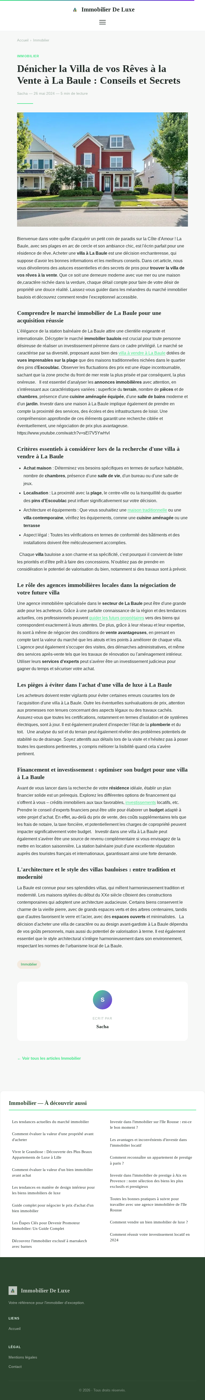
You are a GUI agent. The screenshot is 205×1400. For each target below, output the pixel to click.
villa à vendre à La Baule (142, 353)
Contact (15, 1366)
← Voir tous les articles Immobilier (49, 1058)
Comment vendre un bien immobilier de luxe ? (149, 1222)
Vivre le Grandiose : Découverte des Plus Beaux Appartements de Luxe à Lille (52, 1154)
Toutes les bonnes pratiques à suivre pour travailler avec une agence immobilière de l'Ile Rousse (148, 1204)
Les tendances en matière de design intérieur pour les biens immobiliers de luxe (53, 1190)
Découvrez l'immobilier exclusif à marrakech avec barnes (49, 1243)
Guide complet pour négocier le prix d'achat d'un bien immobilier (53, 1208)
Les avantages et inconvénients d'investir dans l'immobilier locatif (148, 1142)
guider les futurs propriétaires (116, 618)
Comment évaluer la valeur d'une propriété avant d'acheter (52, 1136)
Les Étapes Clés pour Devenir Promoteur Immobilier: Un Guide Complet (46, 1225)
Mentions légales (23, 1357)
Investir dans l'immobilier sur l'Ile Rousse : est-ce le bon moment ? (151, 1124)
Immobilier (41, 40)
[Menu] (102, 22)
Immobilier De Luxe (108, 9)
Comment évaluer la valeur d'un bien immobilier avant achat (52, 1172)
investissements (140, 802)
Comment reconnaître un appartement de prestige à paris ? (151, 1160)
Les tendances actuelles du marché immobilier (50, 1121)
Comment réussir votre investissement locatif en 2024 (150, 1237)
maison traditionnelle (147, 510)
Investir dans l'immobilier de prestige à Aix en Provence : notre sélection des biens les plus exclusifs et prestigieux (148, 1181)
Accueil (23, 40)
